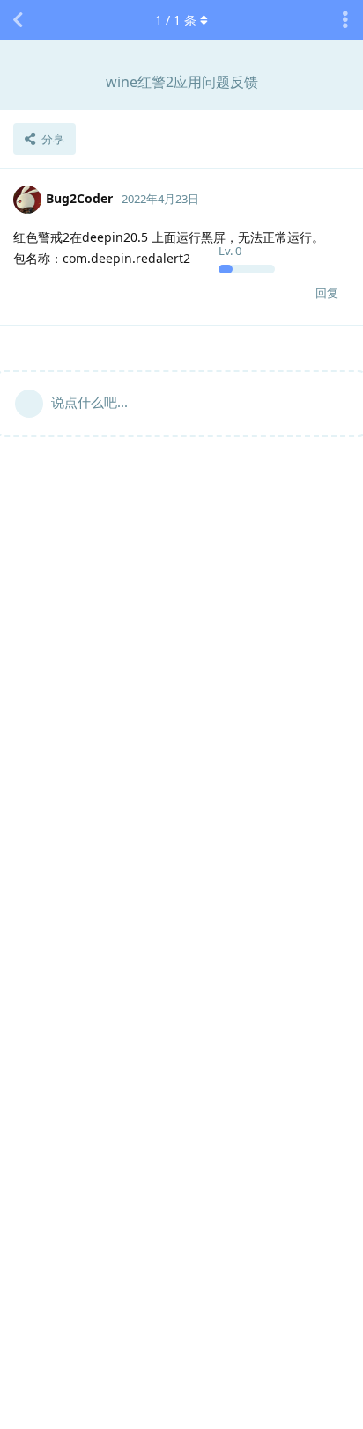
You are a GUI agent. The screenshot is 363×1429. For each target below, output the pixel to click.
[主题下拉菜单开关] (345, 20)
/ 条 (175, 19)
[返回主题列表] (17, 20)
